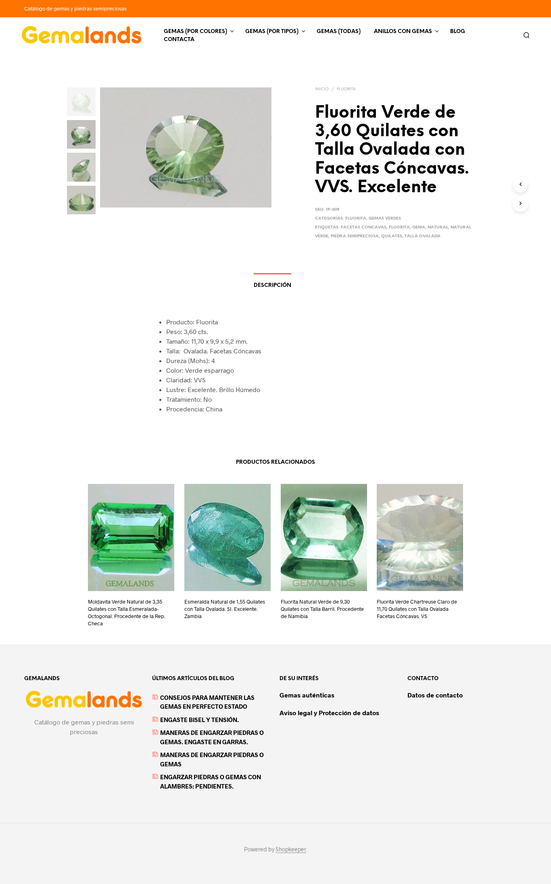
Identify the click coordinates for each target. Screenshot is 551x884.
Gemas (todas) (339, 31)
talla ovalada (422, 236)
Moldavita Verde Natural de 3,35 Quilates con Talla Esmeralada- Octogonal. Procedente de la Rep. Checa (126, 612)
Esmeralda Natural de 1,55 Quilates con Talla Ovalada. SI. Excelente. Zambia (224, 608)
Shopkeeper (291, 849)
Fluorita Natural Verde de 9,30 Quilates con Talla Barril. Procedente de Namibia (322, 608)
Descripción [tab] (272, 285)
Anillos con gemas (403, 31)
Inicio (322, 89)
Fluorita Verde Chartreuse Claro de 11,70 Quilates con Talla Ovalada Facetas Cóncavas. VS (417, 608)
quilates (391, 236)
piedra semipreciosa (355, 236)
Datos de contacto (435, 695)
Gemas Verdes (385, 218)
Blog (457, 31)
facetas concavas (363, 227)
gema (418, 227)
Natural (438, 227)
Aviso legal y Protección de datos (329, 712)
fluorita (399, 227)
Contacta (179, 39)
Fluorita (346, 89)
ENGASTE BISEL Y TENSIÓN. (199, 719)
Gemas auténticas (307, 695)
